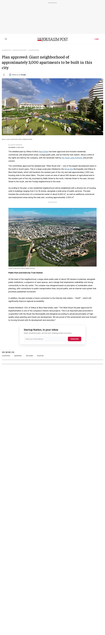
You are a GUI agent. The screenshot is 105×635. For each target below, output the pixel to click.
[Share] (4, 75)
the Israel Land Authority (72, 158)
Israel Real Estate (34, 50)
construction (6, 355)
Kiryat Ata (68, 169)
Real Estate (43, 151)
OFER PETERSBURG (16, 145)
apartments (18, 355)
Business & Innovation (20, 50)
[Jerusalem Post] (52, 40)
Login (96, 39)
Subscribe (75, 339)
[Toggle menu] (6, 39)
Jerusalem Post (6, 50)
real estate (29, 355)
